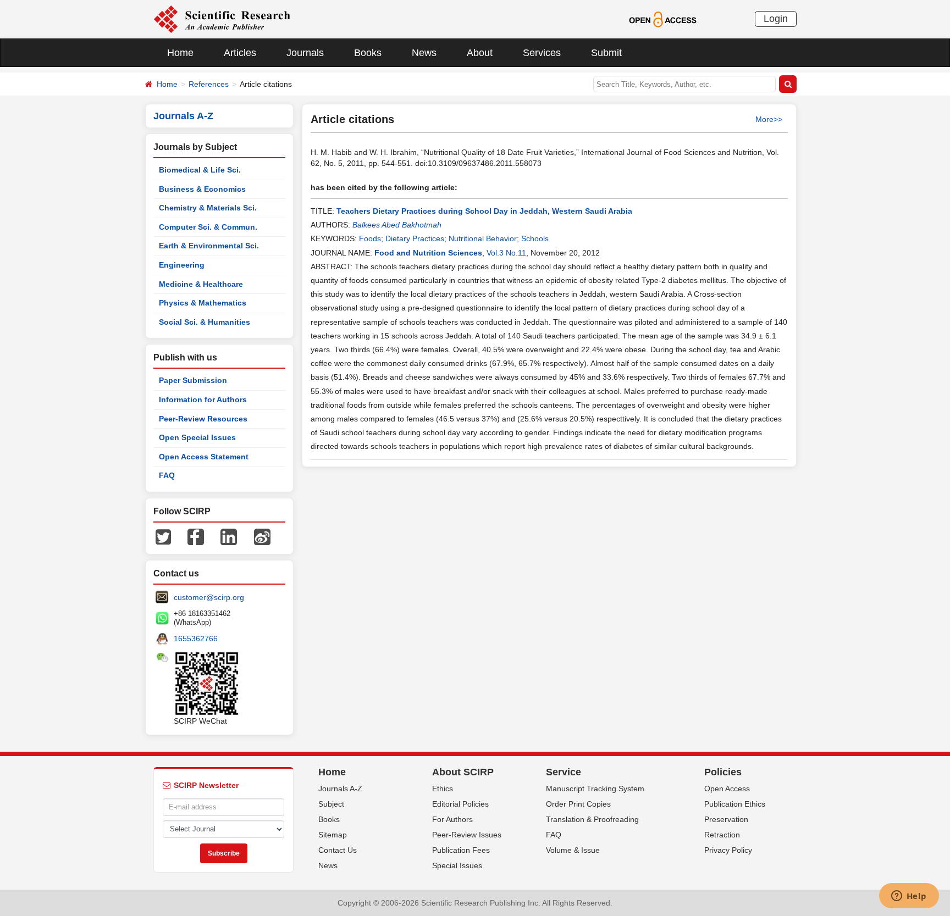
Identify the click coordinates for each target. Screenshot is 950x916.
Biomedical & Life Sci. (200, 169)
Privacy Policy (728, 850)
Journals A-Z (340, 788)
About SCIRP (463, 772)
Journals (305, 52)
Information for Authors (203, 399)
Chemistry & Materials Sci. (208, 207)
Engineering (182, 264)
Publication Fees (461, 850)
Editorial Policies (460, 804)
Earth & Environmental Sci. (209, 245)
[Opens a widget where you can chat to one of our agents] (909, 897)
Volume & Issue (573, 850)
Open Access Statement (203, 456)
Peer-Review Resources (203, 418)
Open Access (727, 788)
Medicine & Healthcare (201, 284)
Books (368, 52)
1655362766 (196, 638)
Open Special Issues (197, 437)
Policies (723, 772)
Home (180, 52)
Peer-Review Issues (466, 834)
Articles (240, 52)
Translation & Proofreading (592, 819)
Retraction (722, 834)
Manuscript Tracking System (595, 788)
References (209, 84)
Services (542, 52)
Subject (331, 804)
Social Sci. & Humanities (204, 322)
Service (563, 772)
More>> (768, 119)
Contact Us (337, 850)
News (424, 52)
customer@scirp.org (209, 597)
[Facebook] (195, 536)
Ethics (442, 788)
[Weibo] (262, 536)
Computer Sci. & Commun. (208, 227)
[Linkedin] (228, 536)
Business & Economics (202, 189)
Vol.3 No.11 (506, 252)
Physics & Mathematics (202, 302)
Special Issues (457, 865)
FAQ (167, 475)
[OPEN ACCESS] (662, 18)
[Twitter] (163, 536)
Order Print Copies (578, 804)
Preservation (726, 819)
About (480, 52)
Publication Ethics (734, 804)
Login (776, 18)
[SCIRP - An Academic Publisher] (221, 18)
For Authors (452, 819)
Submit (606, 52)
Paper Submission (193, 380)
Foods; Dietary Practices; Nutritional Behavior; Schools (454, 238)
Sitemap (332, 834)
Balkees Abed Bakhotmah (396, 224)
